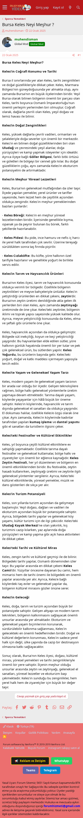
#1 (79, 55)
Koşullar (20, 733)
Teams (30, 770)
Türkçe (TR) (27, 726)
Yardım (56, 733)
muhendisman (14, 31)
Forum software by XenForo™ (34, 744)
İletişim (7, 733)
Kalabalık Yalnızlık (14, 748)
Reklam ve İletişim (30, 761)
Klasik (10, 726)
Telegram (50, 770)
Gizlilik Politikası (38, 733)
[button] (5, 7)
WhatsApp (61, 761)
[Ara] (78, 7)
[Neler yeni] (70, 7)
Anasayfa (69, 733)
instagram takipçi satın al (64, 748)
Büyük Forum (36, 748)
